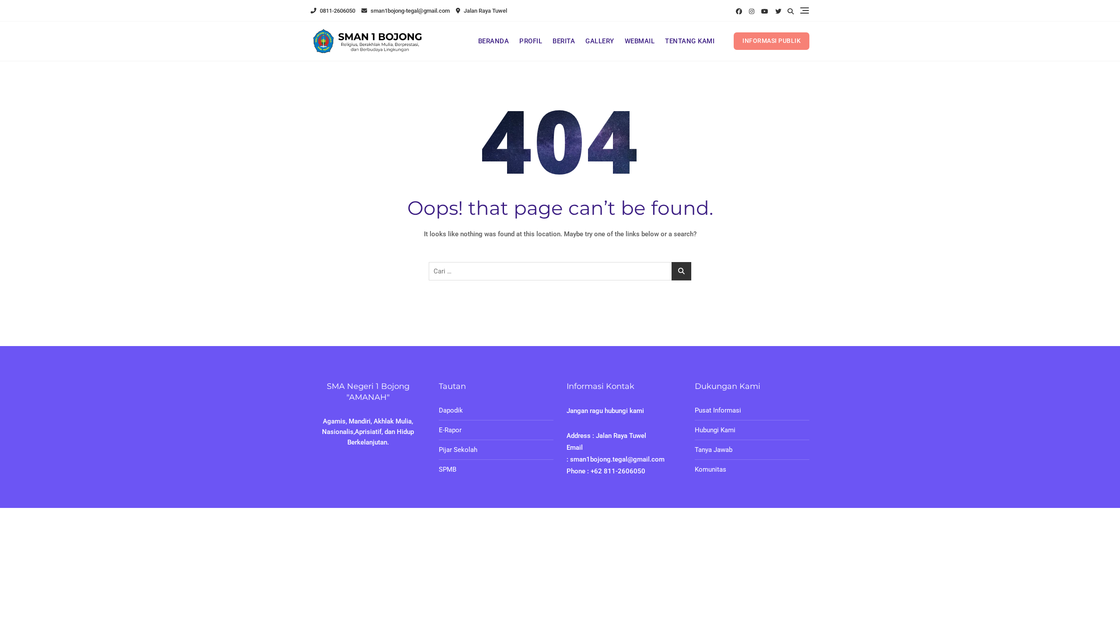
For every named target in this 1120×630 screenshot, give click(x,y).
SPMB (447, 469)
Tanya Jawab (713, 450)
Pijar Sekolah (458, 450)
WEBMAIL (640, 41)
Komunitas (710, 469)
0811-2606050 (336, 10)
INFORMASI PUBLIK (771, 40)
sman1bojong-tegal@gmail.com (409, 10)
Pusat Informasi (718, 410)
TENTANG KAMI (689, 41)
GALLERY (599, 41)
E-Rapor (450, 430)
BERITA (564, 41)
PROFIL (530, 41)
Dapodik (451, 410)
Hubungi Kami (715, 430)
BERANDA (493, 41)
